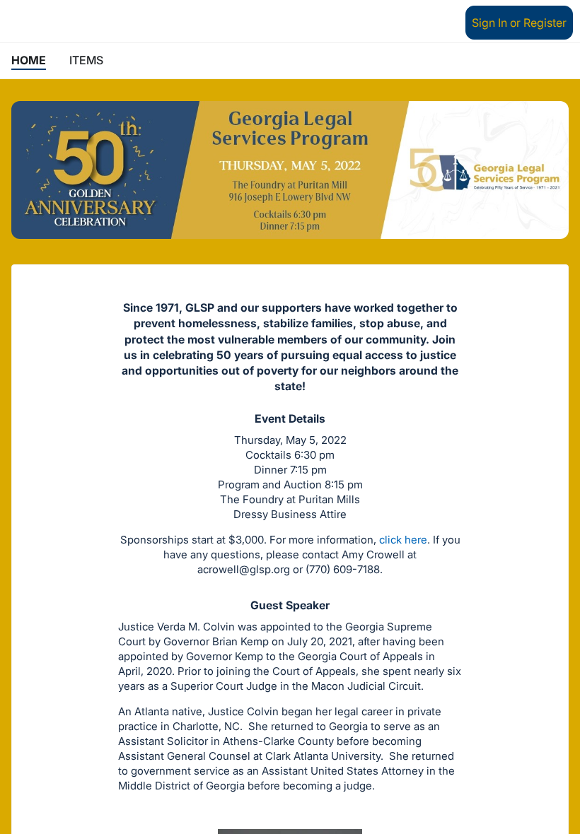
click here (403, 539)
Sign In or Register (519, 23)
